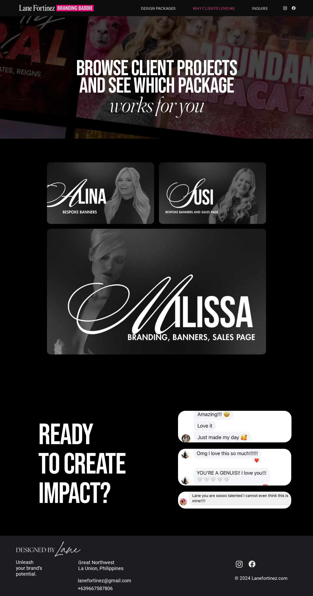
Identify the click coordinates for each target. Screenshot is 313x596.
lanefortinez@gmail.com (104, 581)
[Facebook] (293, 8)
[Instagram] (285, 8)
